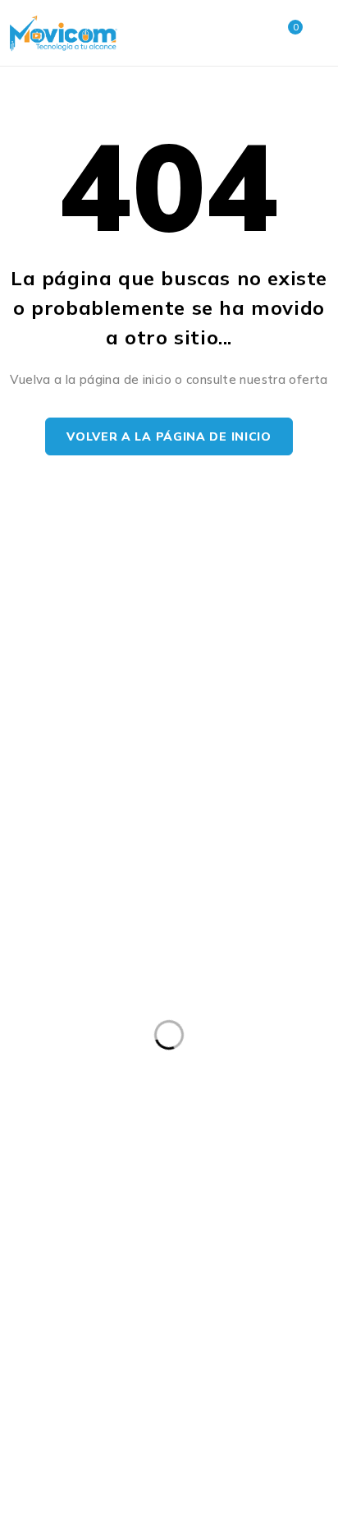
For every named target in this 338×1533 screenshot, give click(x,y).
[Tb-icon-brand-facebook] (20, 1140)
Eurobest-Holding (67, 1503)
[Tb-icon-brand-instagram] (109, 1140)
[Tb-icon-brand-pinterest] (154, 1140)
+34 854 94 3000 (51, 895)
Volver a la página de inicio (169, 436)
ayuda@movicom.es (59, 915)
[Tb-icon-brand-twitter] (64, 1140)
